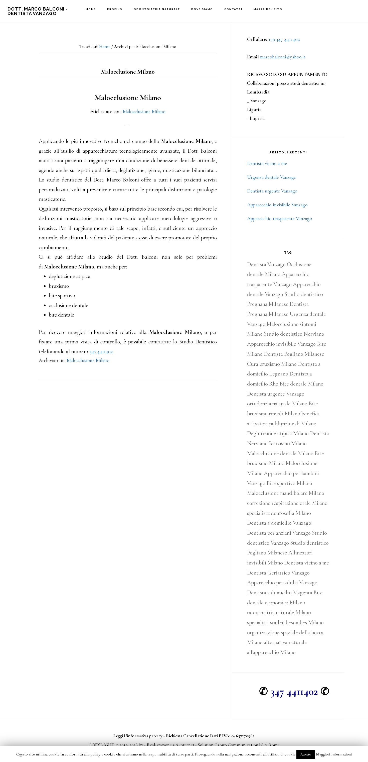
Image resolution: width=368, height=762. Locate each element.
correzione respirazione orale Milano (287, 503)
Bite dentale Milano (301, 383)
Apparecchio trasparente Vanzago (279, 219)
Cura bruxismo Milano (272, 363)
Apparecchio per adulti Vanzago (282, 582)
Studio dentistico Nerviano (294, 333)
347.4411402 (101, 351)
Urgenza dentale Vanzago (271, 177)
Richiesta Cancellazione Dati (192, 735)
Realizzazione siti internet (170, 744)
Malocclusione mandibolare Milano (285, 493)
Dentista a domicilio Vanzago (279, 522)
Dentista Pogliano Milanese (294, 353)
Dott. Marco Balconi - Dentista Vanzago (38, 11)
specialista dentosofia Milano (279, 513)
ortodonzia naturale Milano (277, 403)
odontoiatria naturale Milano (279, 612)
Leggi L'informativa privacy (137, 735)
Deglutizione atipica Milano (278, 433)
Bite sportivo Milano (289, 483)
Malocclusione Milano (128, 97)
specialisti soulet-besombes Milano (285, 622)
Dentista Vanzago (266, 264)
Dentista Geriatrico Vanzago (278, 572)
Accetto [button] (305, 754)
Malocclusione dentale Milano (280, 453)
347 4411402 (294, 691)
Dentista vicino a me (267, 163)
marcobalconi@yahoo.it (282, 57)
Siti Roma (270, 744)
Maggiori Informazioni (334, 754)
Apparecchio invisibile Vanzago (277, 205)
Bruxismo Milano (288, 443)
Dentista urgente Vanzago (272, 191)
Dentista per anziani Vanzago (279, 532)
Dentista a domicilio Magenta (279, 592)
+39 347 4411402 (284, 39)
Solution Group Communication (228, 744)
